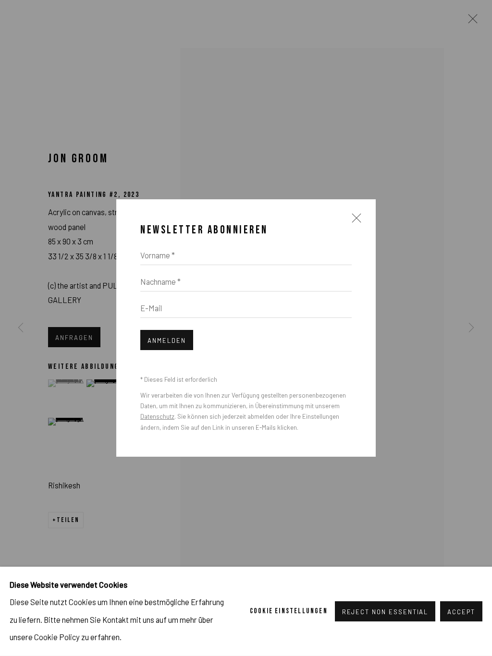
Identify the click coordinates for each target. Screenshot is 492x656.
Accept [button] (461, 612)
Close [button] (354, 222)
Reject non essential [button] (385, 612)
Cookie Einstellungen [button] (289, 611)
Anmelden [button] (167, 340)
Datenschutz (157, 416)
